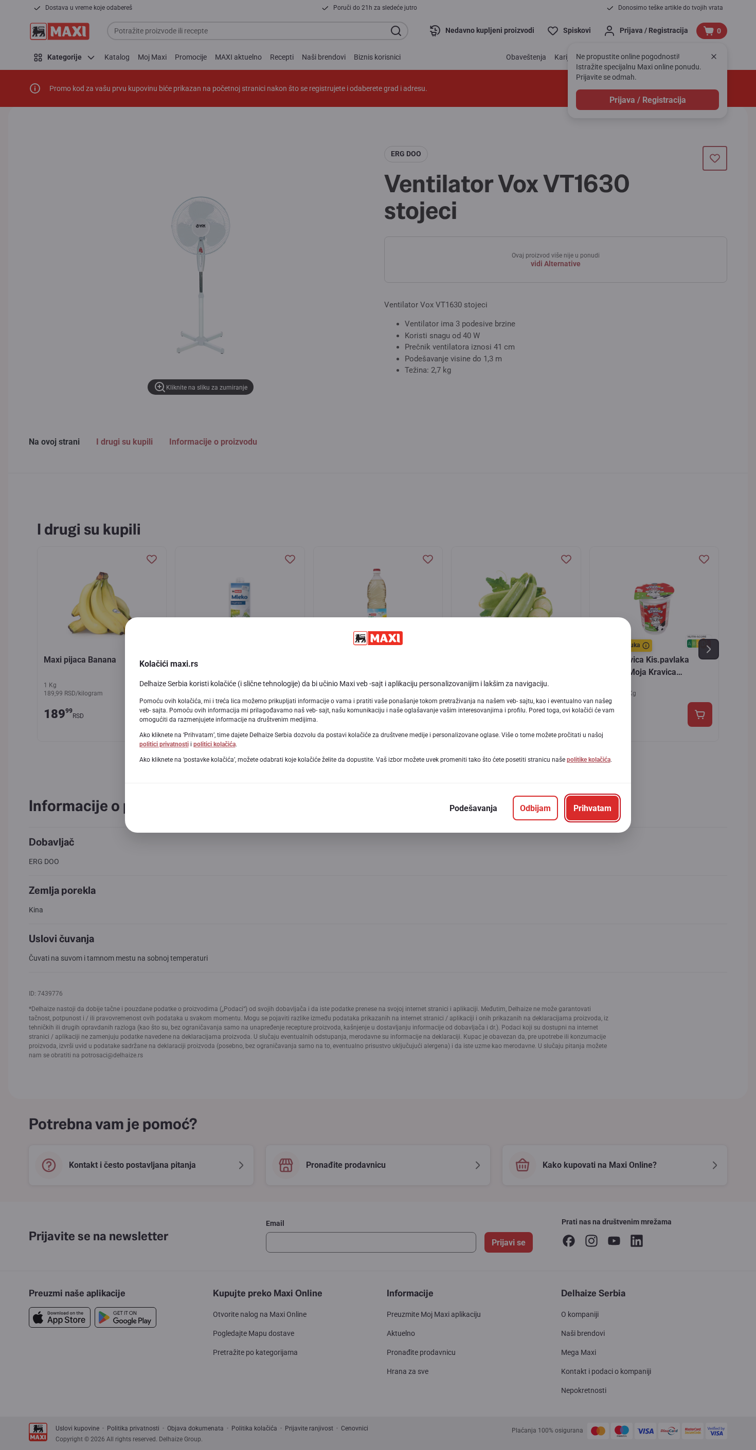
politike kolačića (588, 759)
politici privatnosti (164, 744)
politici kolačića (214, 744)
